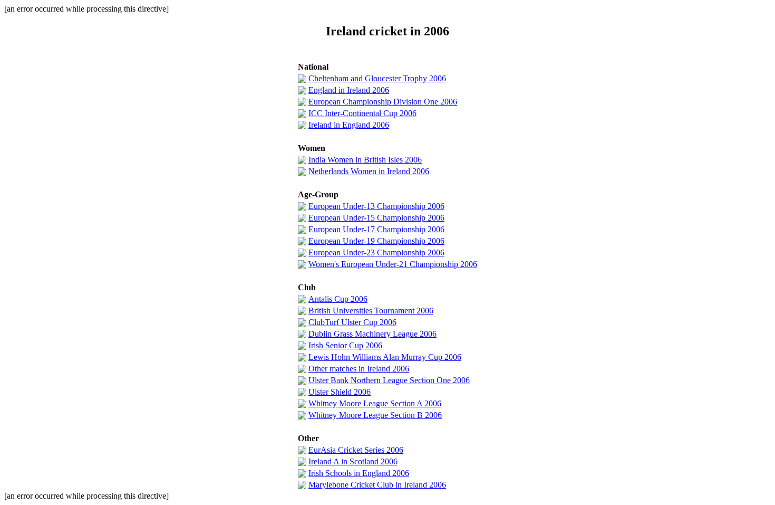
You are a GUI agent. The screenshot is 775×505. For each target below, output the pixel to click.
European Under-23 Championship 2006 (376, 252)
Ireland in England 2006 (348, 124)
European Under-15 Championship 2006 (376, 217)
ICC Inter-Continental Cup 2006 (362, 113)
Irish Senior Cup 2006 (345, 345)
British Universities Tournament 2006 (370, 310)
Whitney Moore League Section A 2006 (374, 403)
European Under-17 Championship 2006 (376, 229)
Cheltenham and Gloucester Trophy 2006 (377, 78)
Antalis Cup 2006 (337, 298)
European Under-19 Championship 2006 (376, 240)
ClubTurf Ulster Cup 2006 (352, 322)
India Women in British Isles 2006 (365, 159)
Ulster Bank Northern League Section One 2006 (389, 380)
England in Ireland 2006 (348, 89)
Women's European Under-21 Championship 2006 (392, 264)
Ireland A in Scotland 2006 (353, 461)
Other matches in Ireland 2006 (358, 368)
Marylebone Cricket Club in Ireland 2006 (377, 484)
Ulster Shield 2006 (339, 391)
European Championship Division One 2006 (382, 101)
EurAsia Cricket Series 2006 (355, 449)
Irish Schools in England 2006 (358, 473)
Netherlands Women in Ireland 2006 (368, 171)
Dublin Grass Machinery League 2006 (372, 333)
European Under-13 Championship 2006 (376, 206)
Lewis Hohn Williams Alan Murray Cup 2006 (384, 356)
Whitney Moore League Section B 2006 (375, 415)
